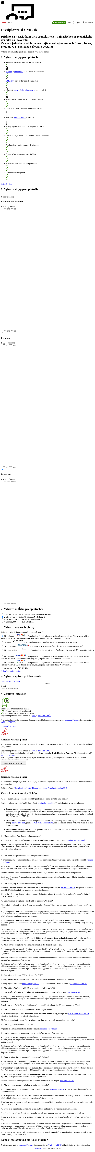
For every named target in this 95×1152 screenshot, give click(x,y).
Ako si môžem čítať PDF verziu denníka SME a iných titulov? (28, 1009)
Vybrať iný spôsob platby (11, 671)
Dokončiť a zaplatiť (12, 763)
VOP (34, 716)
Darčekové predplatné (76, 840)
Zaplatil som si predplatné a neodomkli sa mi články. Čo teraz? (28, 901)
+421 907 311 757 (8, 722)
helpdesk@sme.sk (72, 720)
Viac (9, 22)
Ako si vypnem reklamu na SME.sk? (18, 1025)
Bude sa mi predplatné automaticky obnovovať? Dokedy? (26, 1057)
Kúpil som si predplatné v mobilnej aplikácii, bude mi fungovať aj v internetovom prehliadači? (40, 1109)
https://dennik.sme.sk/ (78, 984)
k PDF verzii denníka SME (42, 823)
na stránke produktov (46, 803)
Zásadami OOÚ (44, 716)
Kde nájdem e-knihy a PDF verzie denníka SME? (23, 975)
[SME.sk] (4, 22)
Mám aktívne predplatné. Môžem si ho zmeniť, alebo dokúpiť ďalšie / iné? (33, 945)
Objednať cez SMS (8, 726)
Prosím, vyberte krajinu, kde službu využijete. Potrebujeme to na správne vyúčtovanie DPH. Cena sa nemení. (43, 757)
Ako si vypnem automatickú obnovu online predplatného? (26, 1085)
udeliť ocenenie (20, 117)
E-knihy (9, 72)
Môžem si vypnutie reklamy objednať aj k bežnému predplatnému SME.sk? (33, 1033)
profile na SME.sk (68, 888)
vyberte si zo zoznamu (9, 755)
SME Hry (10, 81)
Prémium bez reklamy (48, 1029)
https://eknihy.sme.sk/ (30, 984)
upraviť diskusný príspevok (24, 90)
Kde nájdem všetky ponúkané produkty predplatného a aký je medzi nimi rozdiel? (36, 799)
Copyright (38, 1148)
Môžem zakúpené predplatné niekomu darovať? (22, 836)
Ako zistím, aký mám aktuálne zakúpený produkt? (23, 883)
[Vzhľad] (78, 22)
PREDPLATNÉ (59, 22)
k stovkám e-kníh (18, 823)
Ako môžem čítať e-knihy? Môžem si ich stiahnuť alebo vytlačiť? (29, 988)
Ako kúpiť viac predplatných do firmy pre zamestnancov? (26, 856)
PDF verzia (18, 72)
